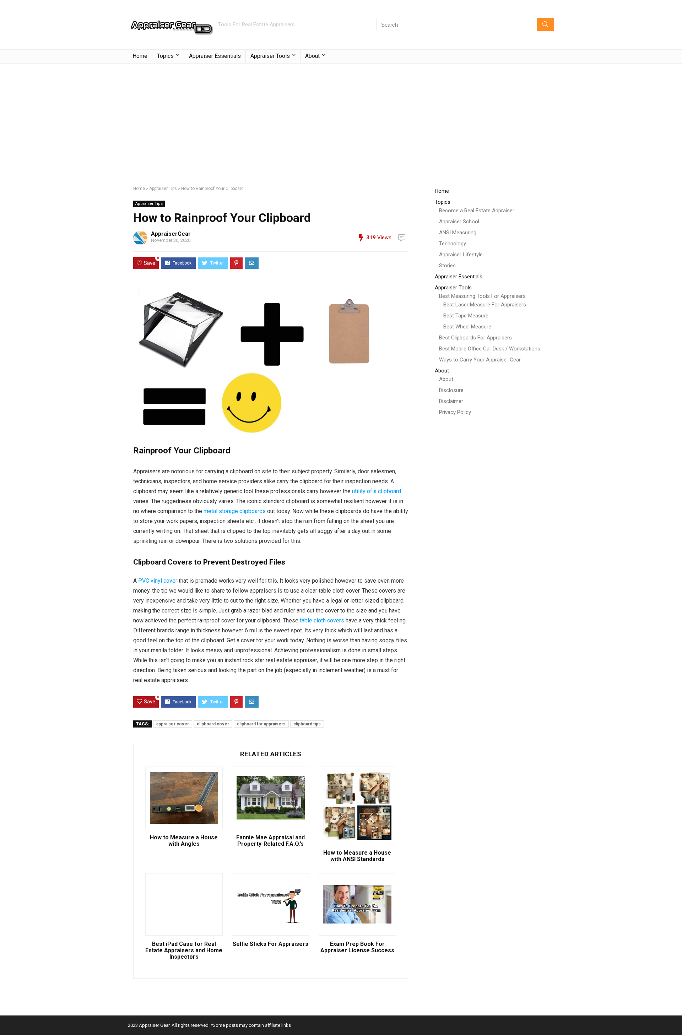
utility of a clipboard (376, 491)
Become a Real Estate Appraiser (476, 210)
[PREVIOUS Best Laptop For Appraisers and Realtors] (7, 1017)
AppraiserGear (171, 233)
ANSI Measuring (457, 232)
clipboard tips (307, 723)
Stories (447, 265)
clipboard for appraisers (261, 723)
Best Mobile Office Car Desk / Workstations (489, 348)
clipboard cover (213, 723)
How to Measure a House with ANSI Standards (357, 856)
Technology (452, 243)
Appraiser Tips (163, 188)
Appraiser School (459, 221)
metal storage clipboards (235, 511)
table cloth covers (322, 620)
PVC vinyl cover (157, 580)
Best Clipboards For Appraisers (475, 337)
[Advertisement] (341, 117)
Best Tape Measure (465, 315)
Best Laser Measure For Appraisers (484, 304)
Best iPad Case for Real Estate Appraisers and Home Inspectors (183, 950)
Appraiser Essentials (215, 56)
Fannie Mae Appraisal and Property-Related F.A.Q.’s (270, 840)
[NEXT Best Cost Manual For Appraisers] (675, 1017)
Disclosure (451, 390)
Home (139, 56)
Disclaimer (451, 401)
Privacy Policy (455, 412)
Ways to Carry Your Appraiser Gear (480, 359)
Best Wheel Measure (467, 326)
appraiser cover (172, 723)
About (446, 379)
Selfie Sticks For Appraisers (270, 944)
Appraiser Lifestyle (461, 254)
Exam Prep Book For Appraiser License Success (357, 947)
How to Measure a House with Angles (184, 840)
